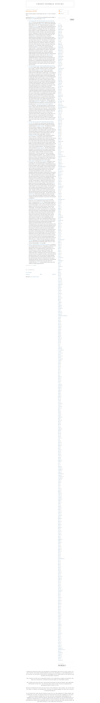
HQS (59, 555)
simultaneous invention (62, 315)
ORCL (59, 443)
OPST (59, 442)
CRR (59, 509)
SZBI (59, 616)
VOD (59, 212)
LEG (59, 570)
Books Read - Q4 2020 (31, 11)
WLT (59, 62)
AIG (59, 320)
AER (59, 393)
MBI (59, 336)
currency (59, 282)
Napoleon (59, 590)
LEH (59, 303)
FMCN (59, 531)
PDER (59, 445)
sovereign (59, 358)
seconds (38, 262)
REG (59, 127)
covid (59, 351)
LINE (59, 165)
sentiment (59, 29)
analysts (59, 50)
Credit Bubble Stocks (50, 4)
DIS (58, 519)
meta (59, 200)
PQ (58, 448)
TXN (59, 627)
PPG (59, 446)
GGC (59, 93)
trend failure (60, 473)
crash (59, 254)
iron (58, 309)
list (55, 101)
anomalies (59, 215)
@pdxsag (59, 95)
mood (59, 160)
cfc (58, 197)
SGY (59, 451)
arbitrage (59, 385)
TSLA (59, 77)
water (59, 317)
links (59, 25)
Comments (62, 13)
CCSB (59, 497)
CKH (59, 500)
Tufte (59, 457)
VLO (59, 276)
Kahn (59, 567)
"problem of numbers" (41, 125)
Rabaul (50, 54)
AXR (59, 394)
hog (58, 259)
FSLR (59, 326)
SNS (59, 610)
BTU (59, 78)
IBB (59, 299)
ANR (59, 241)
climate (59, 347)
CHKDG (59, 163)
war (58, 190)
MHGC (59, 376)
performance (60, 101)
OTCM (59, 591)
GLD (59, 130)
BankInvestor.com (38, 101)
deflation (59, 96)
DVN (59, 525)
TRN (59, 454)
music (59, 43)
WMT (59, 461)
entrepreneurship (61, 166)
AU (58, 487)
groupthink (60, 56)
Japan (59, 245)
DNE (59, 522)
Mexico (59, 338)
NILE (59, 584)
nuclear (59, 470)
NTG (59, 436)
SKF (59, 607)
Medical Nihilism (32, 161)
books (59, 26)
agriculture (60, 186)
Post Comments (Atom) (35, 276)
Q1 (51, 13)
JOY (59, 561)
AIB (59, 318)
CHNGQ (59, 499)
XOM (59, 214)
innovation (60, 171)
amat (59, 643)
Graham (59, 293)
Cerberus (59, 403)
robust (59, 388)
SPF (59, 139)
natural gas (60, 48)
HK (58, 418)
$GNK (59, 390)
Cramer (59, 406)
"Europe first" (35, 26)
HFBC (59, 551)
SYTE (59, 615)
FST (59, 364)
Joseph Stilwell (38, 104)
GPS (59, 545)
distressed (59, 105)
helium (59, 466)
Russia (59, 159)
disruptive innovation (40, 147)
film (34, 35)
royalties (59, 654)
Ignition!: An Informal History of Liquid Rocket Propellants (39, 244)
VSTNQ (59, 633)
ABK (59, 391)
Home (41, 274)
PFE (59, 594)
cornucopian (60, 350)
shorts (59, 189)
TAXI (59, 618)
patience (59, 69)
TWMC (59, 625)
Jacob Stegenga (43, 161)
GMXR (59, 44)
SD (58, 344)
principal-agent (60, 239)
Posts (61, 11)
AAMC (59, 479)
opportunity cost (61, 649)
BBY (59, 288)
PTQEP (59, 305)
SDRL (59, 209)
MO (58, 136)
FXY (59, 415)
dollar (59, 256)
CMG (59, 321)
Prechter (59, 154)
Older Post (54, 274)
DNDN (59, 147)
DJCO (59, 408)
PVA (59, 598)
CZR (59, 363)
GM (58, 272)
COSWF (59, 266)
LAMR (59, 302)
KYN (59, 566)
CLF (59, 265)
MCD (59, 430)
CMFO (59, 502)
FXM (59, 327)
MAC (59, 573)
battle (36, 45)
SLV (59, 75)
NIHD (59, 138)
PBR (59, 341)
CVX (59, 323)
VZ (58, 382)
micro (59, 145)
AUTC (59, 488)
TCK (59, 621)
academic (59, 47)
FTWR (59, 534)
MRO (59, 248)
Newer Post (28, 274)
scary (54, 183)
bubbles (59, 35)
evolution (59, 353)
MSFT (59, 226)
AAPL (59, 113)
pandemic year (34, 17)
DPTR (59, 524)
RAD (59, 601)
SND (59, 609)
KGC (59, 563)
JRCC (59, 99)
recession (59, 46)
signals (59, 262)
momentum (60, 217)
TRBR (59, 624)
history (59, 169)
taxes (59, 202)
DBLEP (59, 518)
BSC (59, 399)
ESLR (59, 80)
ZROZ (59, 251)
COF (59, 400)
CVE (59, 157)
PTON (59, 597)
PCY (59, 342)
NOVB (59, 587)
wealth (59, 475)
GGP (59, 537)
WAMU (59, 460)
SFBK (59, 306)
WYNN (59, 384)
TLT (59, 40)
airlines (59, 642)
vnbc (59, 658)
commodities (60, 68)
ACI (58, 142)
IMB (59, 423)
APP (59, 485)
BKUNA (59, 174)
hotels (59, 646)
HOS (59, 296)
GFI (58, 536)
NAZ (59, 434)
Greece (59, 121)
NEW (59, 227)
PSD (59, 595)
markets (59, 63)
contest (59, 168)
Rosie (59, 606)
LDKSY (59, 429)
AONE (59, 83)
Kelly (59, 569)
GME (59, 540)
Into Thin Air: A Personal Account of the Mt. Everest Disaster (39, 199)
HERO (59, 549)
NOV (59, 585)
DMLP (59, 244)
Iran (58, 560)
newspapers (60, 260)
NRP (59, 229)
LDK (59, 224)
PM (58, 153)
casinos (59, 253)
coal (58, 114)
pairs (59, 172)
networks (59, 355)
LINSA (59, 572)
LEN (59, 333)
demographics (60, 199)
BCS (59, 397)
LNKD (59, 247)
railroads (59, 312)
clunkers (59, 348)
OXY (59, 378)
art (58, 463)
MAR (59, 335)
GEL (59, 366)
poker (59, 357)
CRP (59, 402)
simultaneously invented (33, 135)
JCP (59, 370)
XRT (59, 637)
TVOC (59, 455)
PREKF (59, 230)
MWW (59, 579)
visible (40, 243)
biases (59, 236)
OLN (59, 184)
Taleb (59, 250)
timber (59, 655)
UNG (59, 630)
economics (60, 51)
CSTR (59, 512)
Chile (59, 405)
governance (60, 257)
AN (58, 484)
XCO (59, 177)
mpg (59, 354)
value (59, 90)
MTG (59, 433)
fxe (58, 144)
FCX (59, 530)
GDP (59, 126)
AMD (59, 482)
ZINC (59, 639)
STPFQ (59, 81)
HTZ (59, 421)
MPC (59, 432)
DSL (59, 87)
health (59, 387)
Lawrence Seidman (45, 104)
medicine (59, 187)
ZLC (59, 640)
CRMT (59, 508)
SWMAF (59, 308)
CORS (59, 290)
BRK (59, 129)
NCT (59, 582)
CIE (58, 221)
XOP (59, 636)
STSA (59, 613)
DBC (59, 516)
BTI (58, 192)
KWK (59, 332)
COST (59, 360)
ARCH (59, 287)
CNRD (59, 38)
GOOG (59, 206)
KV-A (59, 102)
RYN (59, 604)
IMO (59, 300)
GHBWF (59, 539)
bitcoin (59, 281)
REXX (59, 603)
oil (58, 41)
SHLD (59, 123)
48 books (32, 18)
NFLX (59, 120)
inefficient (59, 141)
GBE (59, 84)
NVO (59, 588)
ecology (59, 645)
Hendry (59, 223)
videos (59, 104)
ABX (59, 481)
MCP (59, 74)
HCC (59, 294)
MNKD (59, 578)
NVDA (59, 437)
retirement (59, 652)
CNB (59, 503)
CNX (59, 505)
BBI (59, 183)
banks (59, 196)
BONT (59, 242)
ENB (59, 411)
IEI (58, 369)
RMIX (59, 148)
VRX (59, 631)
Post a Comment (29, 272)
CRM (59, 506)
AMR (59, 285)
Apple (59, 490)
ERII (59, 528)
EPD (59, 175)
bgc (58, 464)
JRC (59, 372)
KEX (59, 424)
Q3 (46, 13)
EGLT (59, 324)
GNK (59, 92)
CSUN (59, 513)
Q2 (48, 13)
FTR (59, 195)
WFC (59, 634)
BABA (59, 396)
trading (59, 57)
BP (58, 263)
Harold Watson (60, 558)
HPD (59, 554)
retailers (59, 314)
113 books (43, 18)
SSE (59, 612)
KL (58, 426)
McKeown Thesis (32, 193)
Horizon (59, 297)
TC (58, 619)
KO (58, 373)
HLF (59, 552)
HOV (59, 117)
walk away (60, 660)
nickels (59, 311)
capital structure (60, 156)
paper (59, 651)
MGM (59, 60)
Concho (59, 515)
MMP (59, 208)
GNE (59, 543)
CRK (59, 361)
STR (59, 452)
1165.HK (59, 478)
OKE (59, 440)
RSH (59, 34)
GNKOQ (59, 417)
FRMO (59, 269)
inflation (59, 53)
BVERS (59, 493)
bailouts (59, 54)
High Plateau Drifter (61, 107)
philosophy (60, 151)
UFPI (59, 628)
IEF (58, 66)
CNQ (59, 193)
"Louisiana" (60, 476)
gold (59, 180)
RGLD (59, 274)
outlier (59, 472)
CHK (59, 71)
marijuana (59, 648)
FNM (59, 414)
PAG (59, 592)
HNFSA (59, 420)
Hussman (59, 86)
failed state (60, 37)
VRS (59, 458)
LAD (59, 427)
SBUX (59, 449)
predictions (60, 220)
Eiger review (41, 202)
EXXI (59, 72)
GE (58, 271)
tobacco (59, 111)
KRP (59, 564)
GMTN (59, 542)
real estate (59, 59)
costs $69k (31, 240)
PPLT (59, 379)
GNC (59, 291)
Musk (59, 581)
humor (59, 65)
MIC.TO (59, 576)
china (59, 31)
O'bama (59, 108)
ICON (59, 329)
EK (58, 409)
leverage (59, 467)
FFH (59, 412)
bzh (58, 238)
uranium (59, 657)
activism (59, 279)
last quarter (42, 23)
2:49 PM (34, 265)
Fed (58, 98)
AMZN (59, 181)
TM (58, 622)
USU (59, 235)
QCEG (59, 600)
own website (46, 101)
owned (40, 69)
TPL (59, 275)
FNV (59, 533)
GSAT (59, 546)
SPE (59, 232)
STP (59, 28)
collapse (59, 110)
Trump (59, 233)
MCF (59, 575)
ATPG (59, 203)
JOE (59, 330)
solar (59, 116)
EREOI (59, 527)
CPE (59, 135)
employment (60, 118)
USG (59, 132)
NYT (59, 339)
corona (59, 178)
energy (59, 89)
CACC (59, 494)
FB (58, 205)
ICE (58, 367)
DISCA (59, 521)
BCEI (59, 162)
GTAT (59, 548)
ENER (59, 124)
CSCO (59, 511)
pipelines (59, 284)
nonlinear (59, 469)
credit (59, 32)
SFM (59, 381)
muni (59, 218)
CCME (59, 496)
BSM (59, 491)
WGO (59, 133)
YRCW (59, 278)
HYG (59, 557)
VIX (59, 211)
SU (58, 150)
